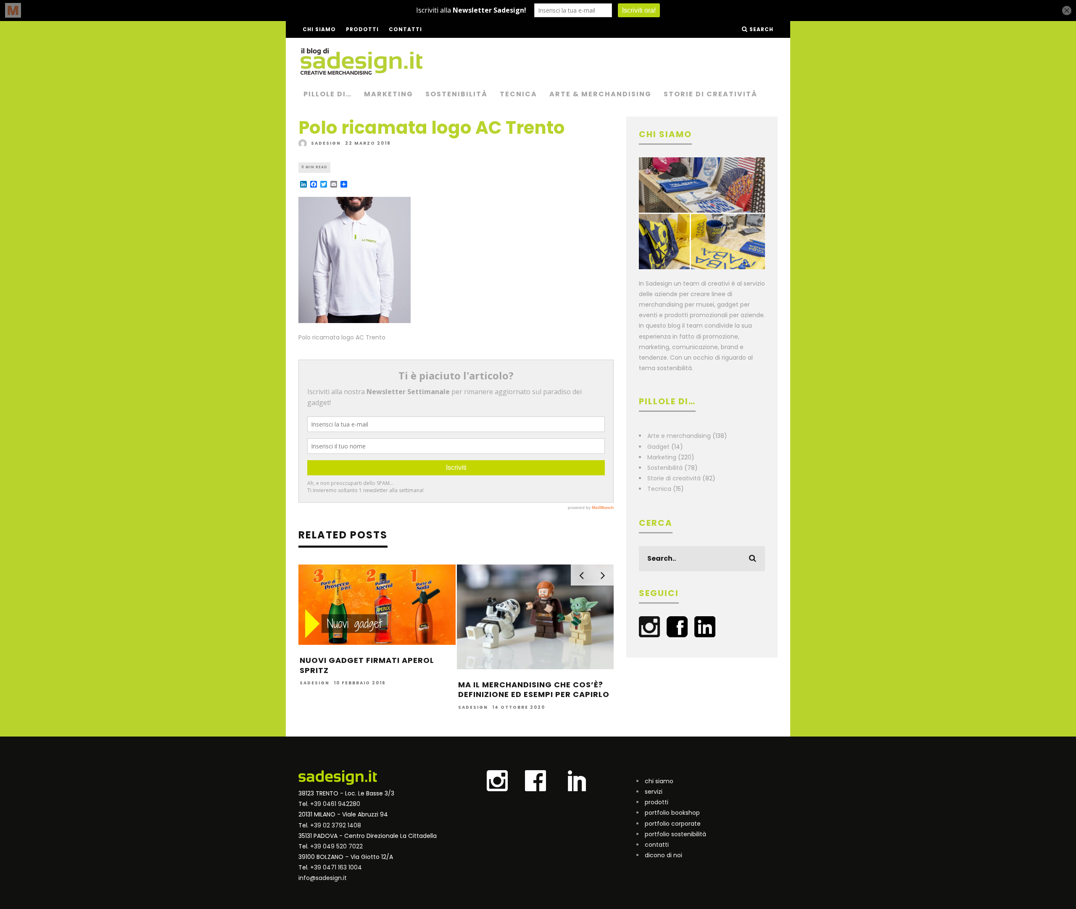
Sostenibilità (456, 94)
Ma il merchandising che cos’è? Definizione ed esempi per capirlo (533, 689)
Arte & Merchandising (600, 94)
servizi (653, 791)
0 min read (314, 167)
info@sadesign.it (322, 878)
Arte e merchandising (679, 436)
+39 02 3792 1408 (335, 825)
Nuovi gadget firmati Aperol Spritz (367, 665)
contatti (657, 844)
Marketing (388, 94)
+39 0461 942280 (335, 804)
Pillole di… (327, 94)
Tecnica (518, 94)
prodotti (656, 802)
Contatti (405, 29)
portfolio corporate (673, 823)
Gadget (658, 447)
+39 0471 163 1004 (336, 867)
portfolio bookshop (672, 812)
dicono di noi (663, 855)
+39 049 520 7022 (336, 846)
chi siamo (659, 781)
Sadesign (326, 143)
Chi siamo (319, 29)
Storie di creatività (710, 94)
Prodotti (362, 29)
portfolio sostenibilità (675, 834)
